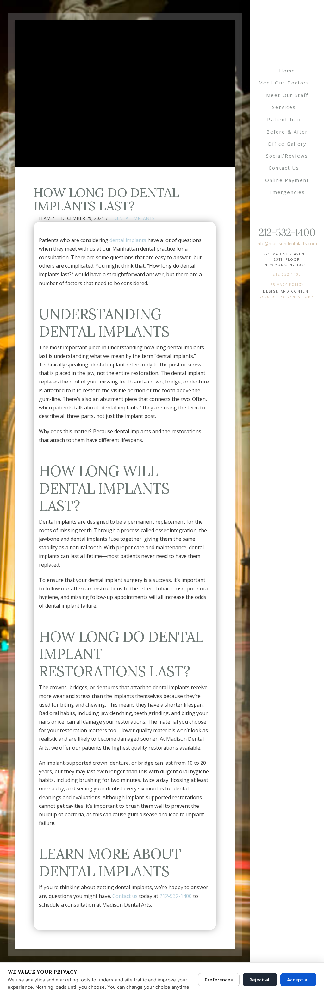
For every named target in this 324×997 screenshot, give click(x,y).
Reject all (260, 979)
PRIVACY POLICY (287, 284)
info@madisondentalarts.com (287, 243)
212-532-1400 (287, 232)
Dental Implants (134, 218)
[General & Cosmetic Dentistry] (287, 33)
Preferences (219, 979)
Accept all (298, 979)
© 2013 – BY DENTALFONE (287, 297)
